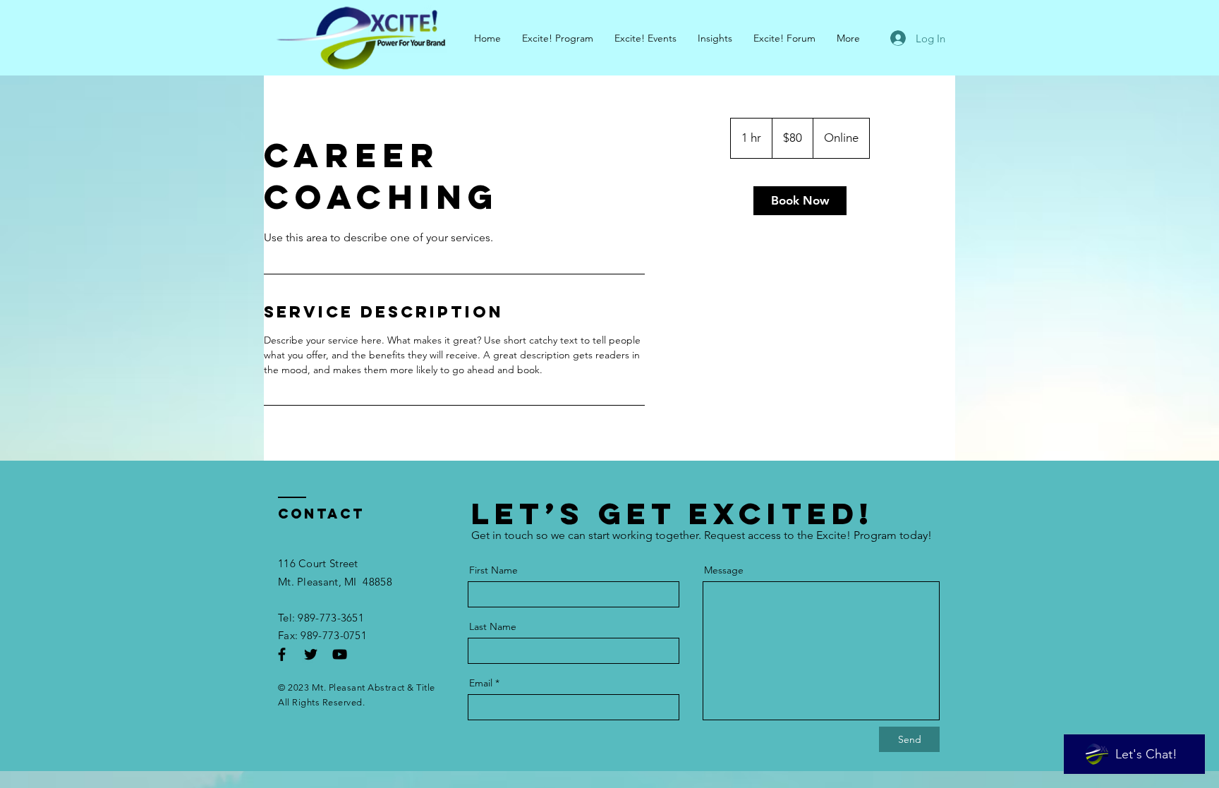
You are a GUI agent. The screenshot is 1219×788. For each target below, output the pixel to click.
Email (480, 683)
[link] (800, 200)
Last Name (492, 626)
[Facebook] (282, 654)
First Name (493, 570)
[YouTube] (339, 654)
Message (724, 570)
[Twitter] (311, 654)
